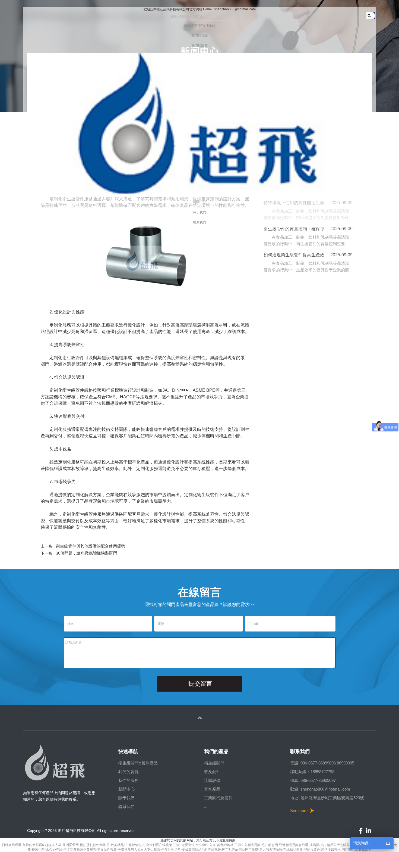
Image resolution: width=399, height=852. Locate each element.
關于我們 (126, 797)
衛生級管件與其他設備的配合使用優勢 (90, 546)
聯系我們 (126, 806)
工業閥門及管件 (218, 797)
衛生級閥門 (214, 763)
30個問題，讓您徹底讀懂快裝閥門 (86, 553)
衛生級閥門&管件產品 (138, 763)
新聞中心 (126, 789)
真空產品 (212, 789)
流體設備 (212, 780)
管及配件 (212, 771)
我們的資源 (128, 771)
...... (207, 806)
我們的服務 (128, 780)
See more (299, 810)
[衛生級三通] (149, 259)
